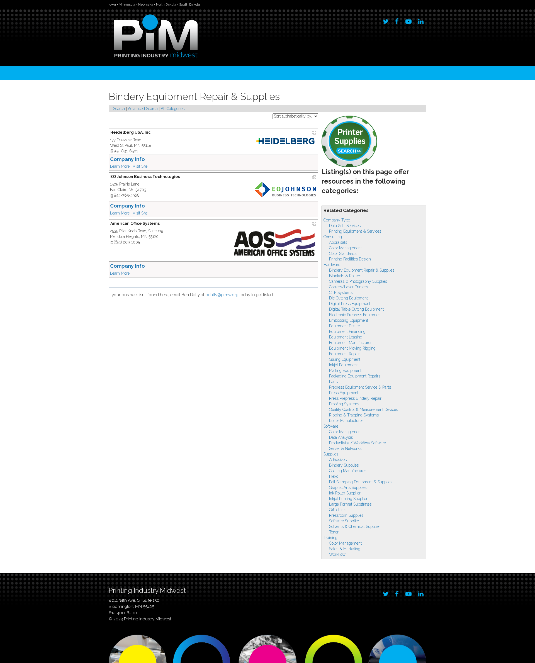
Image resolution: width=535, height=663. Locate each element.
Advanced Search (143, 108)
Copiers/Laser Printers (348, 287)
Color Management (345, 248)
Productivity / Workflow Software (357, 443)
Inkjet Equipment (343, 365)
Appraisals (338, 242)
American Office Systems (135, 223)
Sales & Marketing (344, 549)
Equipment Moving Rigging (352, 348)
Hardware (332, 264)
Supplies (331, 454)
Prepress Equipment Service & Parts (360, 387)
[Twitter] (385, 20)
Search (119, 108)
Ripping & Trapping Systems (354, 415)
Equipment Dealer (344, 326)
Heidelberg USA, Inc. (131, 132)
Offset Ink (337, 510)
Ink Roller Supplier (345, 493)
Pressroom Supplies (346, 515)
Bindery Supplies (344, 465)
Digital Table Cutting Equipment (356, 309)
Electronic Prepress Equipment (355, 315)
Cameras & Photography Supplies (358, 281)
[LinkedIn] (420, 20)
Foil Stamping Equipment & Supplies (360, 482)
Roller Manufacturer (346, 420)
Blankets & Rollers (345, 276)
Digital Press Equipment (349, 303)
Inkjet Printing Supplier (348, 498)
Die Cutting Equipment (348, 298)
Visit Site (140, 166)
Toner (334, 532)
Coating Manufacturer (347, 471)
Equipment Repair (344, 354)
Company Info (127, 159)
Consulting (333, 237)
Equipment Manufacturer (350, 342)
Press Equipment (343, 393)
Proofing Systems (344, 404)
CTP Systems (340, 292)
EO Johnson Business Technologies (145, 176)
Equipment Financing (347, 331)
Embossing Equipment (348, 320)
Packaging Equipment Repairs (354, 376)
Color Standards (342, 253)
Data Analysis (341, 437)
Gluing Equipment (344, 359)
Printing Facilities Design (350, 259)
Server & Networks (345, 448)
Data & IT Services (345, 225)
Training (330, 537)
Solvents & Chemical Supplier (354, 526)
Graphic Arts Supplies (347, 487)
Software (331, 426)
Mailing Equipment (345, 370)
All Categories (172, 108)
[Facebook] (397, 20)
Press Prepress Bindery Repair (355, 398)
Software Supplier (344, 521)
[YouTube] (408, 20)
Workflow (337, 554)
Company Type (337, 220)
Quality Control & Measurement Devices (363, 409)
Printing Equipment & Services (355, 231)
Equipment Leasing (345, 337)
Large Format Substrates (350, 504)
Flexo (333, 476)
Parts (333, 381)
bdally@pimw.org (222, 294)
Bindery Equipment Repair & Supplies (361, 270)
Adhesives (338, 459)
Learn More (120, 166)
